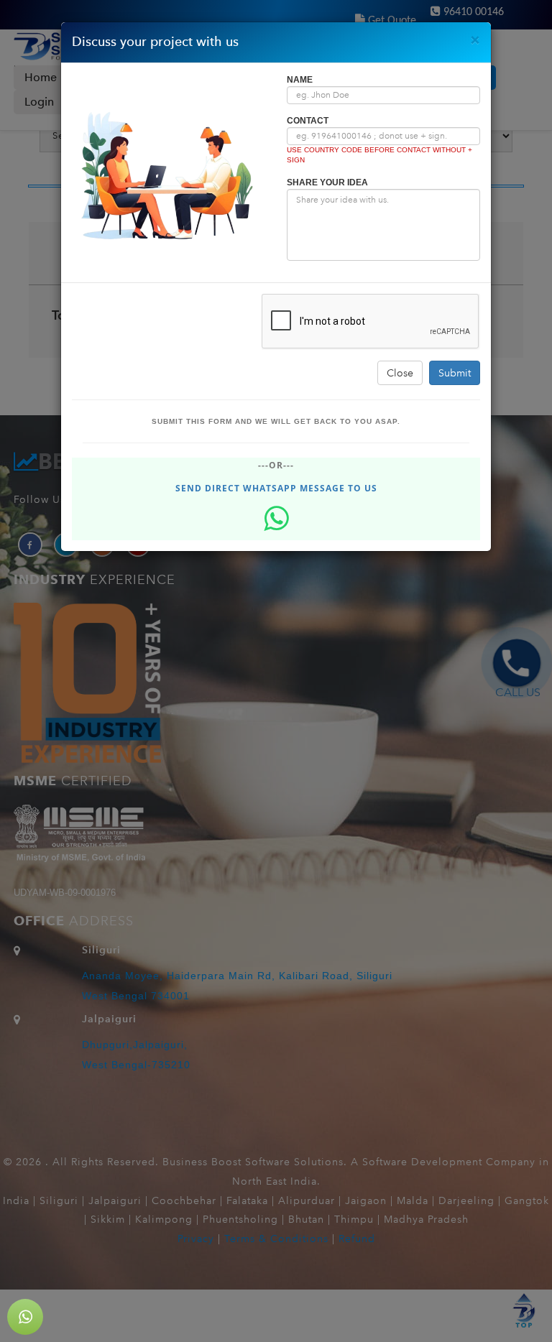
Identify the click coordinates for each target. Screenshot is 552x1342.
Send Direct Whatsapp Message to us (276, 488)
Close (400, 372)
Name (300, 80)
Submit (454, 372)
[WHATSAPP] (25, 1317)
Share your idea (327, 182)
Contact (307, 121)
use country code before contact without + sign (379, 155)
